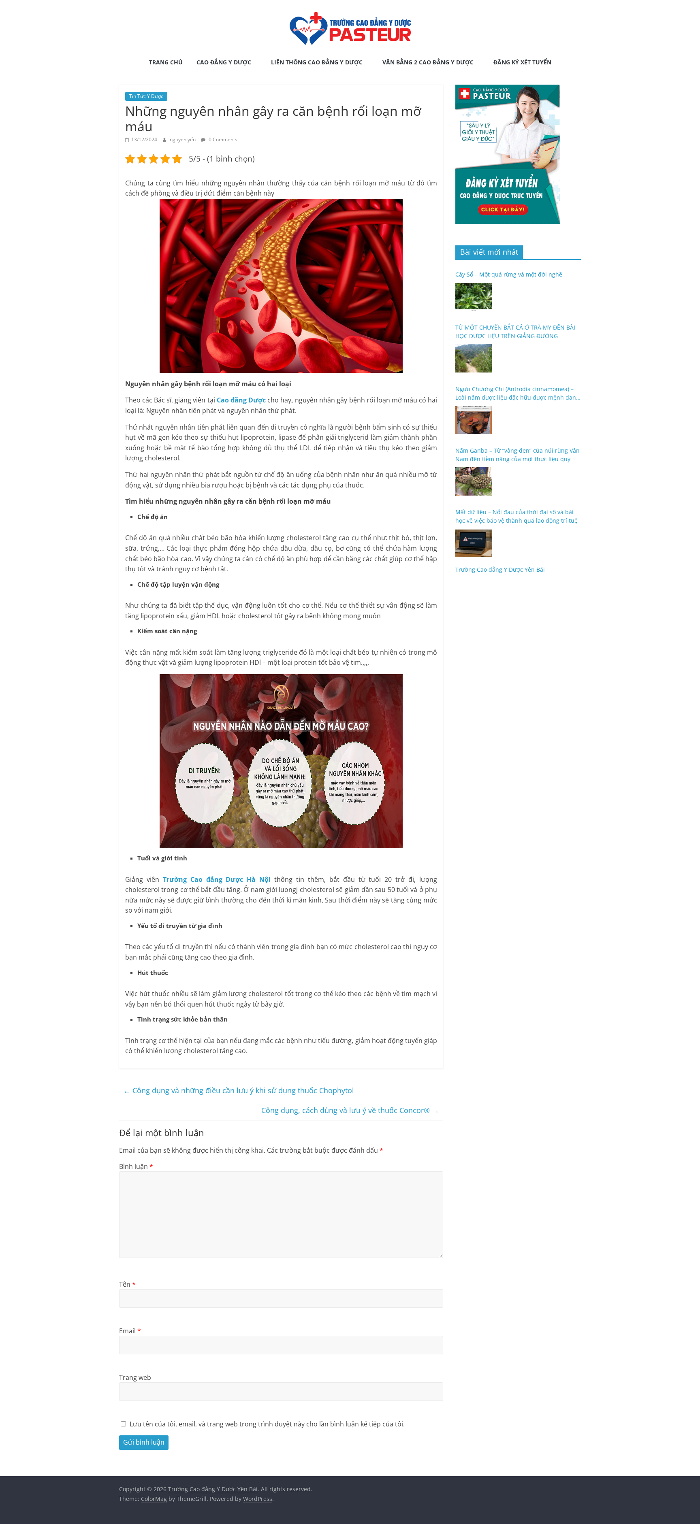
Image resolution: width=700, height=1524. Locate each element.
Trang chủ (166, 62)
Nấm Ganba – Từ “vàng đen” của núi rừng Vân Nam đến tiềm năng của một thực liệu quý (517, 455)
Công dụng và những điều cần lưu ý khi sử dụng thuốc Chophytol (238, 1090)
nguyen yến (183, 139)
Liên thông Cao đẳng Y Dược (317, 62)
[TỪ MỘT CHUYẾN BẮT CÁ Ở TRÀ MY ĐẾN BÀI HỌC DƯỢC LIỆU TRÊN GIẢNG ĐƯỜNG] (473, 358)
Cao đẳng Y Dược (223, 62)
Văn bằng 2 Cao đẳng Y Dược (428, 62)
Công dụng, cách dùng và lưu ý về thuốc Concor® (350, 1110)
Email (130, 1330)
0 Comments (222, 139)
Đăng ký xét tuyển (522, 62)
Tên (127, 1284)
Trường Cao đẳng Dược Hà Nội (217, 879)
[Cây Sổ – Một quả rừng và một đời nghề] (473, 297)
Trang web (135, 1377)
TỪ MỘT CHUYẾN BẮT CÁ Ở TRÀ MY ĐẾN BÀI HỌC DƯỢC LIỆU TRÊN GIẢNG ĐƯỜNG (515, 332)
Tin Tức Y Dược (146, 96)
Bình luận (136, 1166)
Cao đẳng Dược (241, 400)
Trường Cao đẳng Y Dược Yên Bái (500, 569)
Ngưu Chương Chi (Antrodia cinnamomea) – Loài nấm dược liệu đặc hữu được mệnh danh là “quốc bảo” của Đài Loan (517, 393)
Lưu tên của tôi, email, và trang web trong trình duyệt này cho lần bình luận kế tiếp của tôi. (267, 1424)
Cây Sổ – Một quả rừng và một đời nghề (508, 274)
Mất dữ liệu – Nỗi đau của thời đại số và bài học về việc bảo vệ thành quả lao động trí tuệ (516, 516)
